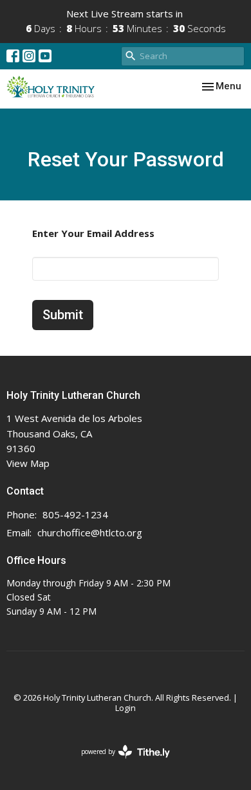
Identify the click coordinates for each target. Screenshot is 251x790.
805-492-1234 (75, 514)
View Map (28, 463)
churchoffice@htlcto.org (89, 532)
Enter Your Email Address (93, 233)
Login (125, 708)
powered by (118, 762)
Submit (62, 314)
